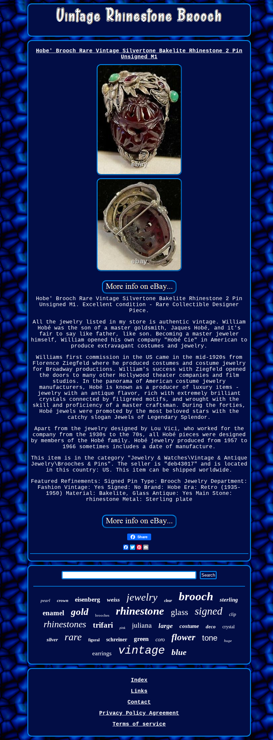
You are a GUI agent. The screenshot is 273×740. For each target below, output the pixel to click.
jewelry (142, 597)
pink (122, 628)
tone (209, 637)
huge (228, 641)
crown (62, 600)
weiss (113, 599)
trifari (103, 625)
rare (73, 636)
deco (211, 626)
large (165, 625)
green (141, 638)
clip (232, 614)
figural (94, 640)
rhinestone (140, 611)
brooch (196, 596)
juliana (142, 625)
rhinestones (65, 624)
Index (139, 680)
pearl (45, 600)
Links (139, 691)
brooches (102, 615)
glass (179, 612)
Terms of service (139, 724)
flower (183, 637)
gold (80, 611)
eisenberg (87, 599)
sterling (229, 600)
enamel (53, 613)
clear (168, 600)
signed (208, 611)
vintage (141, 650)
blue (178, 652)
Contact (139, 702)
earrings (102, 653)
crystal (228, 626)
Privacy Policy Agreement (139, 713)
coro (160, 639)
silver (52, 639)
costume (189, 626)
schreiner (116, 639)
